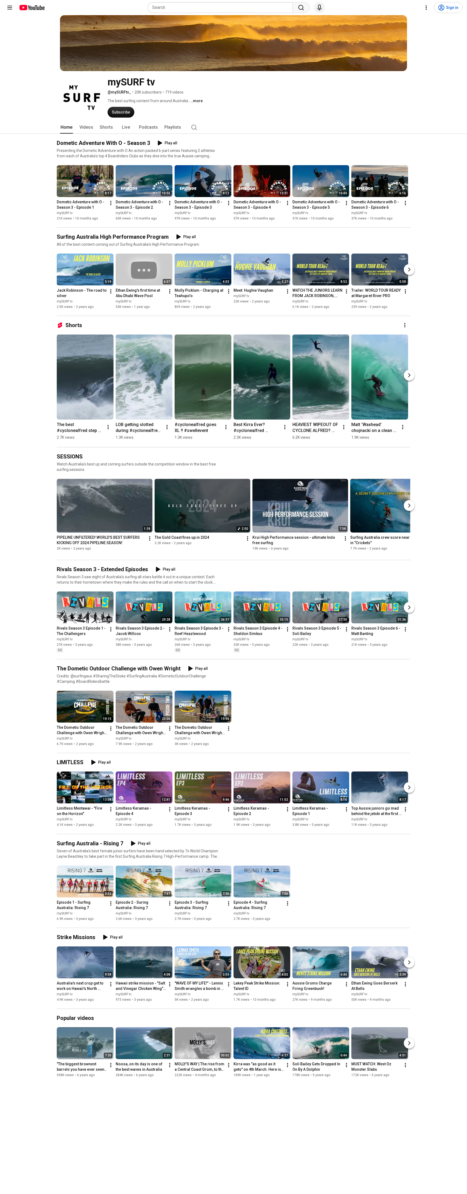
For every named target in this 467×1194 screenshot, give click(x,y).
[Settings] (426, 7)
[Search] (301, 7)
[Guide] (9, 7)
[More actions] (110, 203)
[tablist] (233, 127)
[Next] (409, 269)
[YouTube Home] (31, 7)
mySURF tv (65, 213)
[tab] (66, 127)
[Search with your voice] (319, 7)
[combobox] (221, 7)
